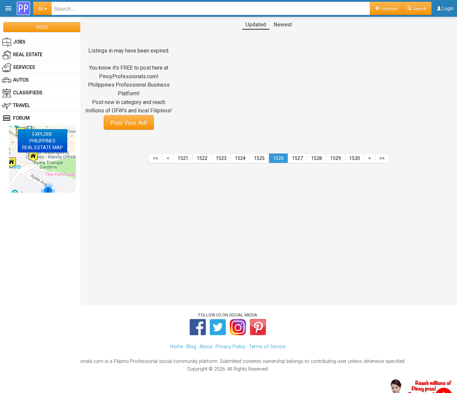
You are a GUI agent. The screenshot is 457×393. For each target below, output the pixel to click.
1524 (240, 158)
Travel (21, 105)
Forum (21, 118)
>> (382, 158)
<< (155, 158)
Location (388, 8)
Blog (191, 347)
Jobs (19, 42)
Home (176, 347)
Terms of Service (267, 347)
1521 (183, 158)
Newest (283, 24)
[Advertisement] (268, 221)
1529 (335, 158)
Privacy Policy (230, 347)
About (205, 347)
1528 (316, 158)
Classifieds (27, 93)
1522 (202, 158)
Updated (256, 24)
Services (24, 67)
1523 (221, 158)
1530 (354, 158)
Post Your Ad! (128, 122)
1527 (297, 158)
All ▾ (42, 8)
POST (42, 27)
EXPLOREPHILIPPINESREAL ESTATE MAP (42, 140)
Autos (21, 80)
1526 (278, 158)
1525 (259, 158)
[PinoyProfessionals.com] (23, 8)
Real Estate (27, 55)
